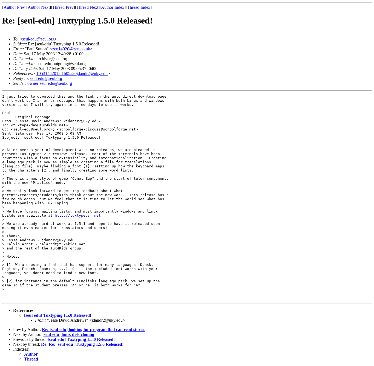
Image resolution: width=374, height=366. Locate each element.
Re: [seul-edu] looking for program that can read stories (93, 329)
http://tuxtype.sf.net (78, 215)
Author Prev (14, 7)
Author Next (39, 7)
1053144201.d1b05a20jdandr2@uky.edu (72, 73)
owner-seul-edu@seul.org (49, 83)
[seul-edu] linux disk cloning (68, 334)
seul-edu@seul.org (38, 39)
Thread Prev (63, 7)
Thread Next (87, 7)
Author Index (112, 7)
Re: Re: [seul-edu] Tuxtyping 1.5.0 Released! (82, 344)
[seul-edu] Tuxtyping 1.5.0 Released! (57, 315)
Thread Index (138, 7)
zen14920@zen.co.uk (71, 49)
